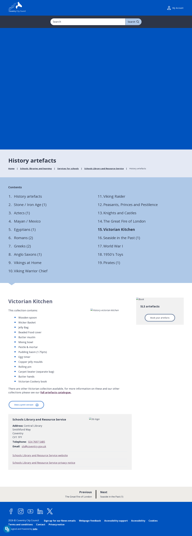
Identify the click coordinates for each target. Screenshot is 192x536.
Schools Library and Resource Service (104, 168)
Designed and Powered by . (23, 529)
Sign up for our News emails (60, 520)
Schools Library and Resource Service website (40, 455)
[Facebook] (11, 511)
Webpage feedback (90, 520)
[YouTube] (30, 511)
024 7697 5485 (36, 441)
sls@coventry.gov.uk (34, 446)
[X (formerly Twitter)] (50, 511)
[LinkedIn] (40, 511)
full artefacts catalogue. (55, 392)
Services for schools (68, 168)
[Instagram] (21, 511)
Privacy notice (57, 524)
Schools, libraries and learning (36, 168)
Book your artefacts (160, 317)
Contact (40, 524)
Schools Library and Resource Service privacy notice (44, 462)
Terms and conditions (20, 524)
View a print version (24, 404)
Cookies (153, 520)
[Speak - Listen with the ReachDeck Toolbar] (7, 529)
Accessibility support (116, 520)
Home (11, 168)
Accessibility (138, 520)
